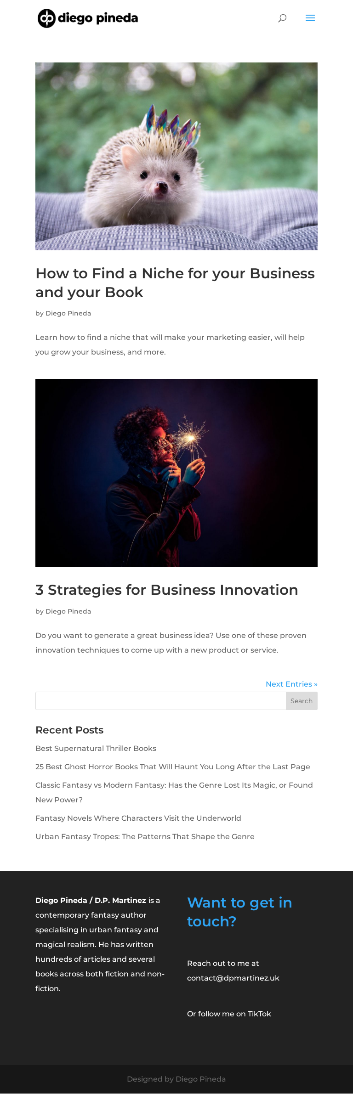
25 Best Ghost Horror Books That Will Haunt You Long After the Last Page (172, 766)
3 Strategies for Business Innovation (166, 589)
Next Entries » (292, 684)
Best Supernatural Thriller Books (95, 748)
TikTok (259, 1013)
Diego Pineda (68, 313)
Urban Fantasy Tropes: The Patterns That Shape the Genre (145, 836)
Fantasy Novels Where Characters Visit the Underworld (138, 818)
